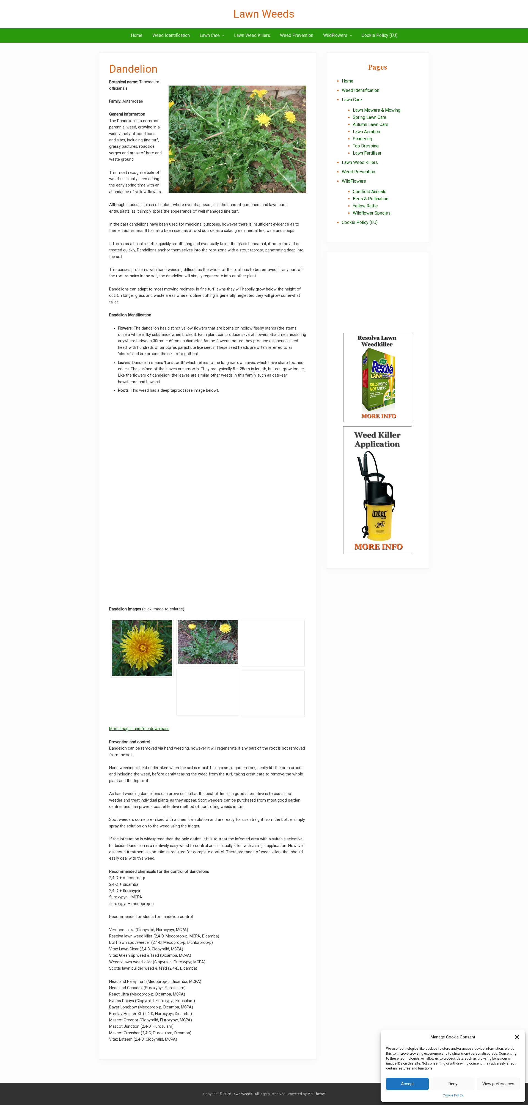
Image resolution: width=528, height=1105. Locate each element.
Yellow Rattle (365, 206)
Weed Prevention (358, 171)
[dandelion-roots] (273, 693)
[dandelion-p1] (208, 641)
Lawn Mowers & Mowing (376, 110)
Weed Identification (360, 90)
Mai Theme (316, 1094)
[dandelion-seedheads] (208, 691)
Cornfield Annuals (369, 191)
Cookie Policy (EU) (360, 222)
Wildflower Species (372, 213)
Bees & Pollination (370, 198)
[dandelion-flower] (142, 648)
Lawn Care (352, 99)
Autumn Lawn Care (370, 124)
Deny (453, 1083)
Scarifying (362, 138)
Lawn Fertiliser (367, 153)
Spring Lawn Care (369, 117)
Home (347, 81)
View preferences (498, 1083)
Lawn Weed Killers (360, 162)
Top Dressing (366, 146)
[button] (517, 1037)
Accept (407, 1083)
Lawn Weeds (264, 14)
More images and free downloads (139, 728)
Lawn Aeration (366, 131)
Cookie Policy (453, 1095)
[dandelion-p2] (273, 642)
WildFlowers (354, 181)
